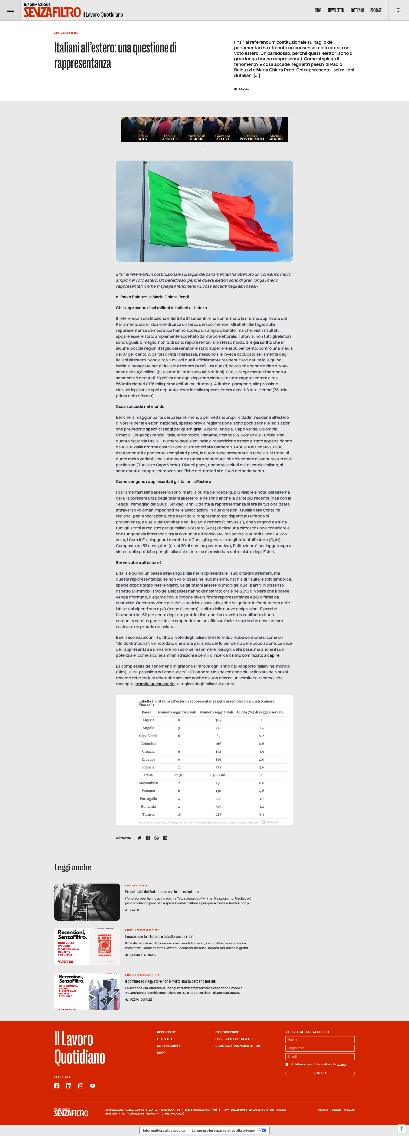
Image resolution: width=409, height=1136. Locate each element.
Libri (129, 930)
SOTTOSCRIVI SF (169, 1046)
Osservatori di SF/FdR (234, 1039)
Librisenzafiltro (66, 33)
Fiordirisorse (227, 1032)
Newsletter (336, 10)
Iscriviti (320, 1073)
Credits (349, 1109)
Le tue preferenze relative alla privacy (223, 1130)
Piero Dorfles (141, 999)
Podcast (376, 10)
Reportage (166, 1032)
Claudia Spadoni (143, 955)
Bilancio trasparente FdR (237, 1046)
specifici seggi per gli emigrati (174, 429)
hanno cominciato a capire (254, 656)
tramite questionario (154, 684)
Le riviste (165, 1039)
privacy (341, 1064)
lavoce (244, 89)
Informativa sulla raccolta (164, 1130)
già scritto (262, 343)
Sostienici (357, 10)
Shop (318, 10)
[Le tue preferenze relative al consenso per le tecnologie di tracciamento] (401, 1128)
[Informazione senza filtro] (71, 1112)
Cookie (336, 1109)
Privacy (323, 1109)
